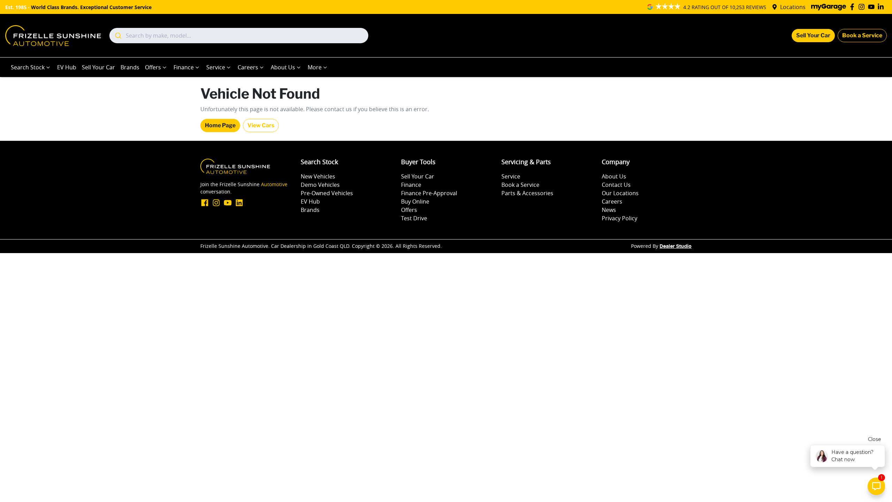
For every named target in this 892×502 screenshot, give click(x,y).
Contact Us (616, 185)
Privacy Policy (619, 218)
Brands (130, 67)
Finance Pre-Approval (429, 193)
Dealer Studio (676, 246)
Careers (248, 67)
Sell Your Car (813, 35)
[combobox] (238, 35)
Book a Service (862, 35)
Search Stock (28, 67)
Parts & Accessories (527, 193)
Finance (184, 67)
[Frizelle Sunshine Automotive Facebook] (853, 6)
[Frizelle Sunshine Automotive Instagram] (863, 6)
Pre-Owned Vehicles (327, 193)
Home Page (220, 125)
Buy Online (415, 201)
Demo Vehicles (320, 185)
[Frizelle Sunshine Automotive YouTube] (872, 6)
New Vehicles (318, 176)
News (609, 210)
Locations (793, 7)
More (315, 67)
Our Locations (620, 193)
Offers (153, 67)
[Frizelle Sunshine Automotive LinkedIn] (882, 6)
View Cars (260, 125)
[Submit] (117, 35)
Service (215, 67)
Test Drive (414, 218)
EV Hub (66, 67)
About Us (283, 67)
